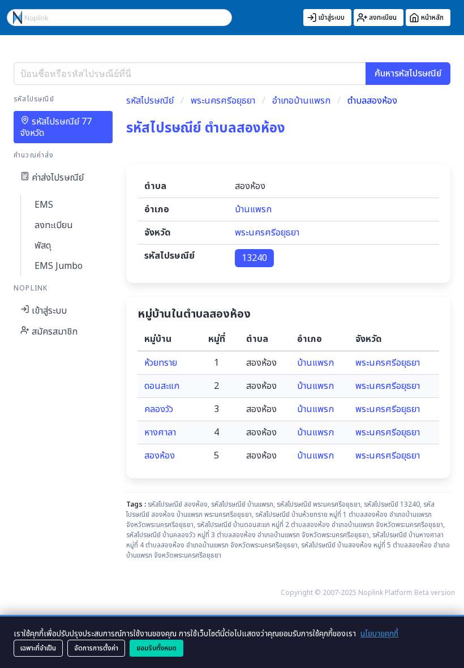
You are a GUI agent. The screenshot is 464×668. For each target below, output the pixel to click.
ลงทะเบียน (54, 225)
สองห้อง (159, 456)
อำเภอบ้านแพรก (301, 101)
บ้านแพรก (253, 209)
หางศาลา (160, 432)
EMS (44, 205)
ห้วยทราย (160, 363)
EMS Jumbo (59, 266)
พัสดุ (43, 245)
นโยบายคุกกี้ (379, 634)
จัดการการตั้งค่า (96, 648)
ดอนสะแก (161, 386)
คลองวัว (158, 409)
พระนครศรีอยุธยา (223, 101)
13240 (254, 258)
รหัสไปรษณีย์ (150, 101)
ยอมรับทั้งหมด (156, 648)
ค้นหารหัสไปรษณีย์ (408, 73)
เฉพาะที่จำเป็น (38, 648)
